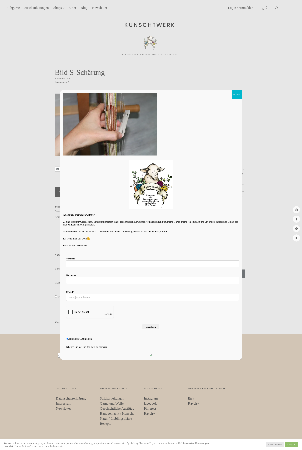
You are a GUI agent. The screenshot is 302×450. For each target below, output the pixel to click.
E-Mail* (70, 292)
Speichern (151, 327)
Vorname (70, 259)
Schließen (236, 94)
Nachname (71, 275)
